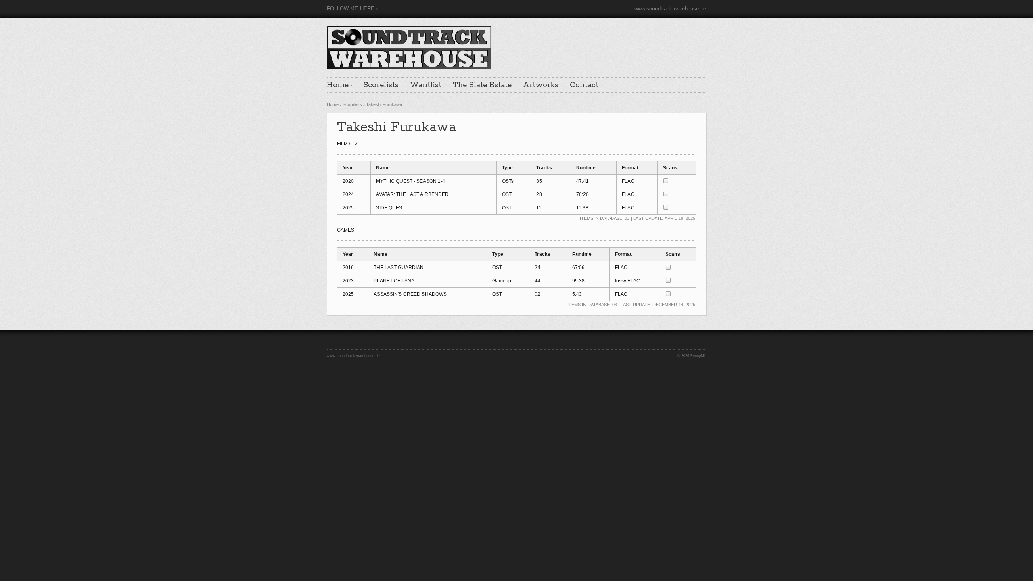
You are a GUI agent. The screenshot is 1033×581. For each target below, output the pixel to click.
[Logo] (409, 46)
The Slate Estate (482, 85)
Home (338, 85)
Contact (584, 85)
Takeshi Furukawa (384, 104)
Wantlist (425, 85)
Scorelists (381, 85)
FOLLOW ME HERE (350, 9)
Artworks (540, 85)
